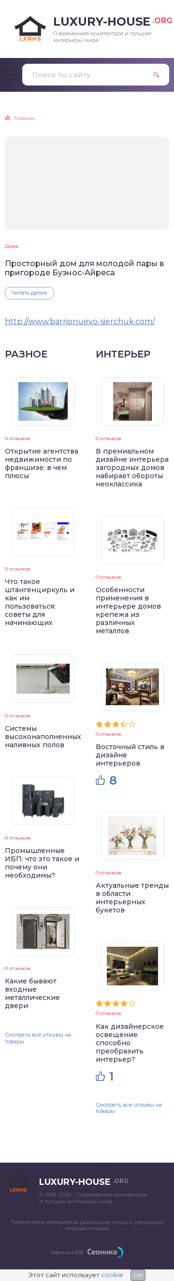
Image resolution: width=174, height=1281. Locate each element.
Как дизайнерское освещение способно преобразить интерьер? (130, 1043)
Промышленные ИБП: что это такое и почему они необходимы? (42, 863)
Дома (11, 246)
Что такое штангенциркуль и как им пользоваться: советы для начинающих (39, 602)
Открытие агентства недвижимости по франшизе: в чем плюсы (41, 463)
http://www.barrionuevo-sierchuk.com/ (80, 321)
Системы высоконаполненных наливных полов (43, 736)
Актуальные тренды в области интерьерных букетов (132, 897)
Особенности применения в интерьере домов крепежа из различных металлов (128, 610)
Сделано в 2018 (67, 1252)
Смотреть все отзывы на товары (38, 1037)
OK (138, 1275)
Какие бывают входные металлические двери (32, 993)
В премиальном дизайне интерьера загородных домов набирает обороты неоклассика (132, 467)
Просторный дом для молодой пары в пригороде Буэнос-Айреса (84, 268)
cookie (112, 1275)
